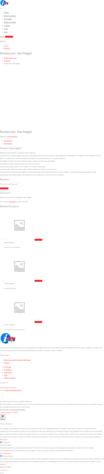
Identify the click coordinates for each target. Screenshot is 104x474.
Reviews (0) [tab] (8, 143)
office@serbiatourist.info (13, 390)
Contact (7, 26)
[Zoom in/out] (1, 470)
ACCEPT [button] (15, 413)
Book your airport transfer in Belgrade (17, 360)
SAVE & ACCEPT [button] (5, 467)
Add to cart (38, 240)
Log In (6, 46)
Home (6, 13)
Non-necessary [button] (5, 453)
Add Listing (9, 37)
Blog (6, 32)
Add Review (4, 188)
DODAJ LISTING (10, 22)
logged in (12, 202)
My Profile (8, 19)
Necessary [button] (3, 440)
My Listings (8, 370)
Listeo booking (12, 136)
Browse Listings (10, 16)
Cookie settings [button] (6, 413)
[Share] (5, 470)
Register (7, 48)
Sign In (2, 37)
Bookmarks (8, 372)
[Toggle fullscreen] (3, 470)
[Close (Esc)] (7, 470)
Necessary (6, 442)
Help (6, 29)
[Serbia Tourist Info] (4, 5)
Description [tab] (8, 141)
